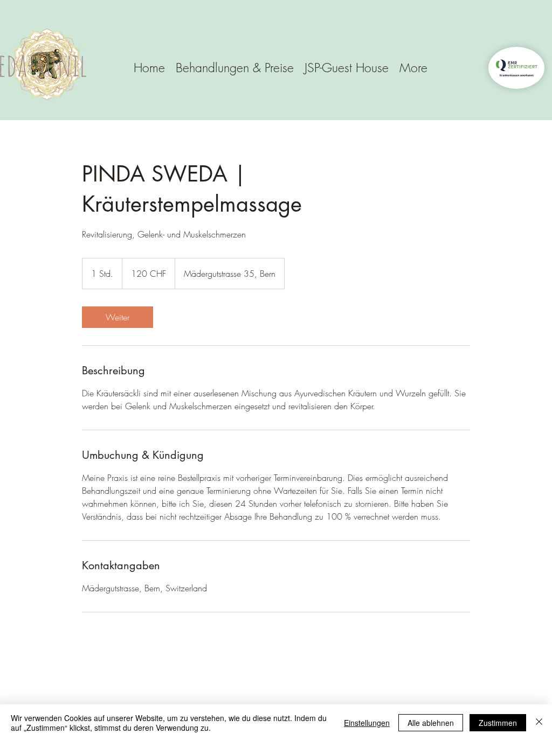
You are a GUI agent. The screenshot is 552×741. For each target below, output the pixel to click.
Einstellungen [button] (367, 722)
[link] (117, 317)
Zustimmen (498, 722)
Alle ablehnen (431, 722)
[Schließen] (539, 722)
